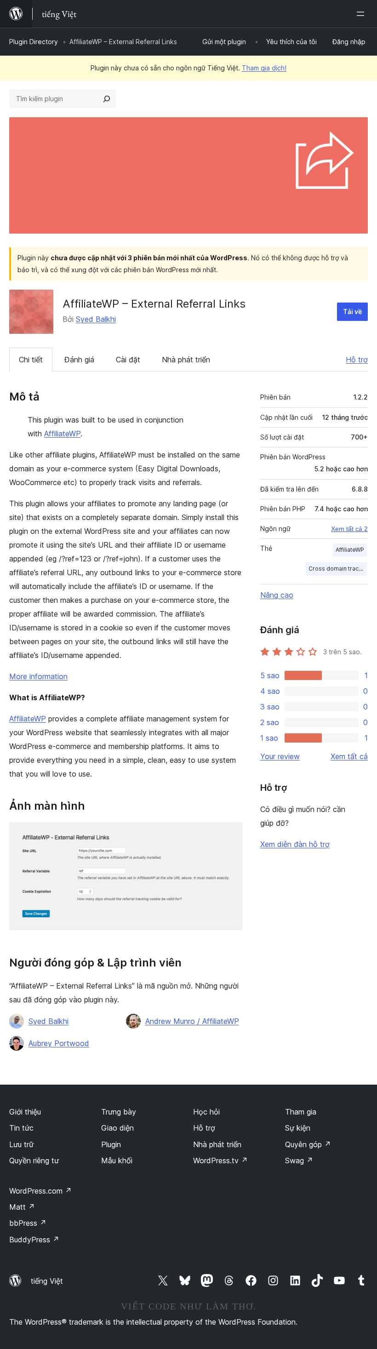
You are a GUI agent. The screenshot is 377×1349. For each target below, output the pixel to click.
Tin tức (21, 1127)
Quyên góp (308, 1144)
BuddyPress (34, 1239)
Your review (280, 756)
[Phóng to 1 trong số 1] (229, 834)
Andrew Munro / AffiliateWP (192, 1021)
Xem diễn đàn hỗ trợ (295, 844)
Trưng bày (118, 1111)
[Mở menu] (362, 14)
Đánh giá (79, 359)
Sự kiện (297, 1127)
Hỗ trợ (357, 359)
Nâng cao (276, 595)
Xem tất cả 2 (349, 528)
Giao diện (117, 1127)
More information (38, 676)
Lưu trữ (21, 1144)
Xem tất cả (349, 756)
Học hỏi (206, 1111)
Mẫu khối (116, 1160)
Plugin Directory (33, 42)
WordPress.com (40, 1190)
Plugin (111, 1144)
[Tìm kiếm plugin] (106, 99)
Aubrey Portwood (59, 1043)
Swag (299, 1160)
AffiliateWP (62, 433)
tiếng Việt (47, 1281)
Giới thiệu (25, 1111)
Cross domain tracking (337, 568)
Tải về (352, 311)
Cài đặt (128, 359)
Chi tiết (31, 359)
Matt (22, 1207)
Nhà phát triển (186, 359)
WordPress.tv (220, 1160)
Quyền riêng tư (34, 1160)
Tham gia (300, 1111)
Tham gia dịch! (264, 68)
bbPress (27, 1223)
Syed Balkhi (96, 319)
